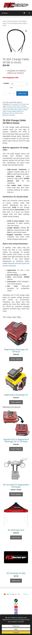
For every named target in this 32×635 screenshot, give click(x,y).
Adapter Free (21, 107)
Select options (16, 359)
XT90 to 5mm (19, 113)
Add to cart (22, 93)
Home (5, 21)
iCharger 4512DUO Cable (10, 109)
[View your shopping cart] (24, 13)
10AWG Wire (16, 106)
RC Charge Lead (24, 104)
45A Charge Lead (12, 107)
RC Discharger (11, 115)
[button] (26, 31)
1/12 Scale (9, 106)
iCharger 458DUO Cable (13, 111)
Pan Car (12, 113)
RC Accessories (13, 21)
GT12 (27, 107)
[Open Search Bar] (29, 13)
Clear (11, 87)
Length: (6, 83)
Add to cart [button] (16, 537)
